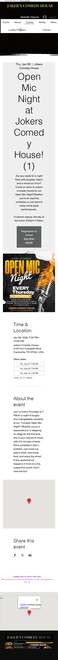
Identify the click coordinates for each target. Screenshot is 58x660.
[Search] (20, 29)
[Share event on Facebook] (14, 555)
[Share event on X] (22, 555)
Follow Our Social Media (25, 0)
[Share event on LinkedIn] (30, 555)
